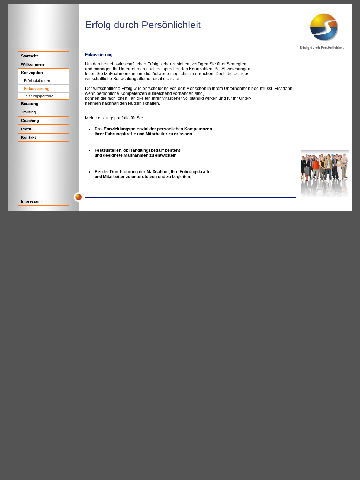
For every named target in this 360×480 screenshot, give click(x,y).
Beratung (29, 104)
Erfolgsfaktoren (37, 81)
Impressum (31, 201)
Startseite (30, 56)
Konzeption (32, 73)
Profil (26, 129)
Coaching (30, 120)
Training (28, 112)
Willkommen (32, 64)
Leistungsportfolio (38, 96)
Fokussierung (37, 88)
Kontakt (28, 137)
